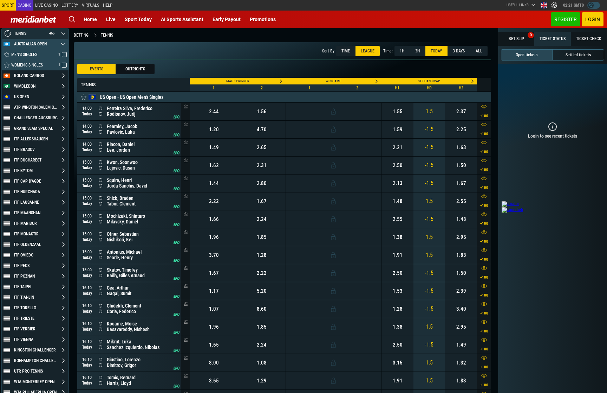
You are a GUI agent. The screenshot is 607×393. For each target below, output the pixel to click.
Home (90, 19)
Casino (25, 5)
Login (592, 19)
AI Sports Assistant (182, 19)
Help (107, 5)
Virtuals (90, 5)
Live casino (46, 5)
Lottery (69, 5)
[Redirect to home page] (33, 19)
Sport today (138, 19)
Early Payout (227, 19)
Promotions (263, 19)
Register (565, 19)
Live (111, 19)
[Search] (72, 19)
